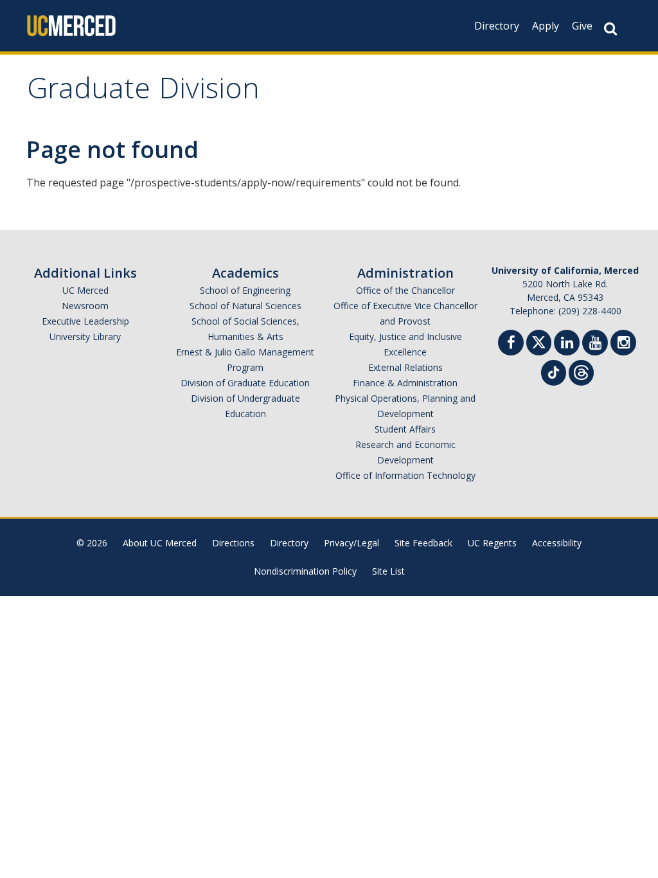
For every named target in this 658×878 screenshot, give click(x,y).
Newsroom (85, 306)
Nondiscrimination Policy (305, 571)
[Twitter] (538, 341)
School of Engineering (245, 290)
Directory (496, 26)
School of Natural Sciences (245, 306)
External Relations (405, 367)
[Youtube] (595, 344)
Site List (388, 571)
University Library (85, 336)
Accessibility (557, 543)
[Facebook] (511, 344)
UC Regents (492, 543)
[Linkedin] (567, 344)
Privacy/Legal (351, 543)
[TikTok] (553, 371)
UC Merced (85, 290)
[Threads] (581, 371)
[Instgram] (623, 344)
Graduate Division (143, 92)
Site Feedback (423, 543)
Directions (233, 543)
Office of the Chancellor (405, 290)
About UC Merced (160, 543)
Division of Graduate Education (245, 383)
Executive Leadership (85, 321)
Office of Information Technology (405, 475)
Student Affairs (405, 429)
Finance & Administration (405, 383)
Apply (545, 26)
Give (582, 26)
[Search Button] (610, 28)
